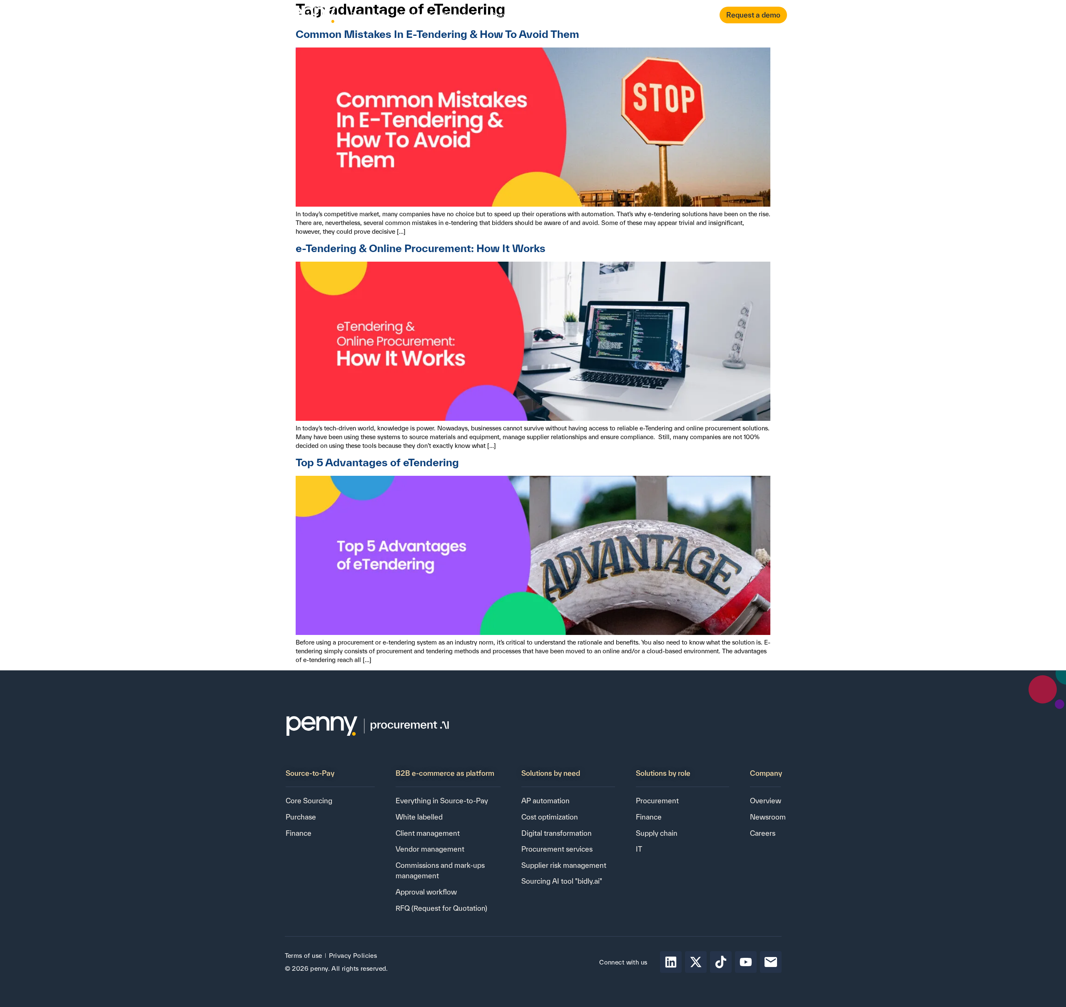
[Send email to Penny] (771, 962)
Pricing (548, 14)
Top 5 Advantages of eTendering (377, 462)
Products (364, 14)
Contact (579, 14)
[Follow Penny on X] (696, 962)
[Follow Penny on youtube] (746, 962)
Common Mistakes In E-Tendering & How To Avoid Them (437, 34)
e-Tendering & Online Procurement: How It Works (420, 248)
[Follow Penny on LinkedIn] (671, 962)
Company (505, 14)
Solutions (410, 14)
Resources (457, 14)
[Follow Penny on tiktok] (721, 962)
